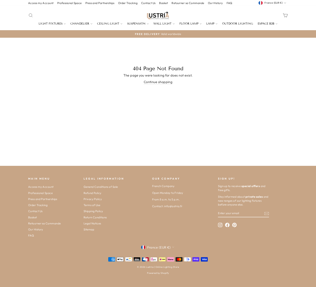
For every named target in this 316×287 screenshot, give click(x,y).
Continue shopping (158, 82)
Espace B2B (266, 23)
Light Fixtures (51, 23)
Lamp (210, 23)
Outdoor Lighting (237, 23)
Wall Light (162, 23)
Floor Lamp (188, 23)
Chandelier (79, 23)
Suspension (136, 23)
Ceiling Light (108, 23)
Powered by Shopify (158, 272)
